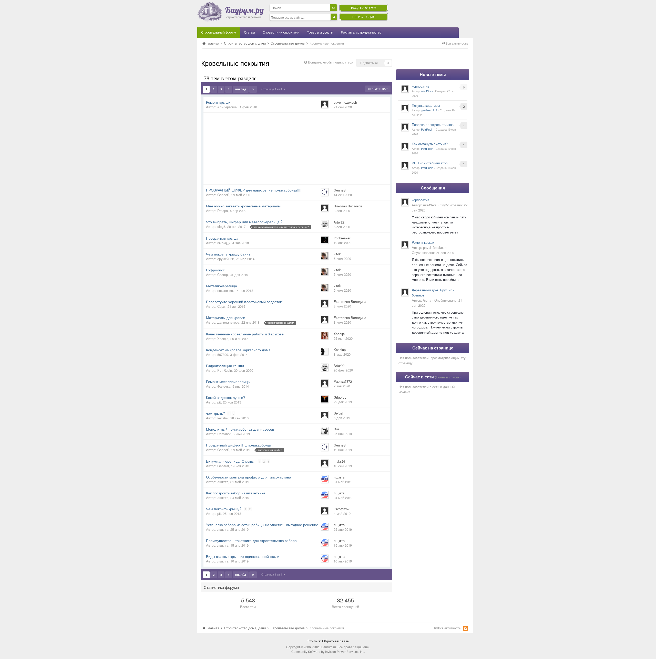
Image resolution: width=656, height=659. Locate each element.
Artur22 (339, 222)
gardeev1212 (429, 110)
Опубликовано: (433, 252)
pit (219, 402)
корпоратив (420, 86)
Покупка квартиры (426, 105)
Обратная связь (335, 640)
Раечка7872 (343, 381)
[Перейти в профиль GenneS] (325, 192)
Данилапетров (228, 322)
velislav (222, 418)
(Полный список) (447, 377)
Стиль (313, 640)
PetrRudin (224, 370)
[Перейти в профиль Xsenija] (325, 335)
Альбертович (227, 106)
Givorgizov (342, 508)
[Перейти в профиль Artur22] (325, 224)
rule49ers (427, 91)
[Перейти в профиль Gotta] (405, 292)
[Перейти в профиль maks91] (325, 463)
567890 (222, 354)
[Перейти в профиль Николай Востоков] (325, 208)
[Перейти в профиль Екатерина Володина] (325, 303)
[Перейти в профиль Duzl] (325, 431)
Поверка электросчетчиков (433, 124)
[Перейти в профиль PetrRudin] (405, 127)
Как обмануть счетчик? (430, 143)
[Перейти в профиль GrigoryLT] (325, 399)
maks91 (339, 461)
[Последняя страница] (253, 89)
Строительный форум (218, 32)
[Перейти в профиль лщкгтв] (325, 479)
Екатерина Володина (350, 301)
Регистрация (363, 16)
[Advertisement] (296, 148)
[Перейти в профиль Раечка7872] (325, 383)
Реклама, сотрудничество (361, 32)
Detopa (222, 210)
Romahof (224, 433)
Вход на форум (363, 7)
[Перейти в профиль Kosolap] (325, 351)
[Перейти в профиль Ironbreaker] (325, 240)
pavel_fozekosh (345, 102)
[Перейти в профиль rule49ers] (405, 89)
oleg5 (221, 226)
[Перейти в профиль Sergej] (325, 415)
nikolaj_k (223, 242)
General (223, 465)
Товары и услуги (320, 32)
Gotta (427, 300)
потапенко (225, 290)
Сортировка (377, 89)
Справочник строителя (281, 32)
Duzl (337, 429)
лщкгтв (222, 481)
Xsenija (222, 338)
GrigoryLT (341, 397)
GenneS (223, 194)
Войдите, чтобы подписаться (330, 62)
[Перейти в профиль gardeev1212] (405, 108)
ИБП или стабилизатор (429, 163)
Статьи (249, 32)
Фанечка (223, 386)
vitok (337, 253)
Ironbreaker (342, 238)
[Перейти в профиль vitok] (325, 256)
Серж (221, 306)
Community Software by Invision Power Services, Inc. (328, 651)
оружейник (225, 258)
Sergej (338, 413)
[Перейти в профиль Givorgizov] (325, 511)
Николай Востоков (348, 206)
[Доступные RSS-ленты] (465, 628)
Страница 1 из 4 (272, 89)
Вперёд (240, 89)
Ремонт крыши (423, 242)
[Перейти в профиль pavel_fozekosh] (325, 104)
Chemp (222, 274)
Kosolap (340, 349)
